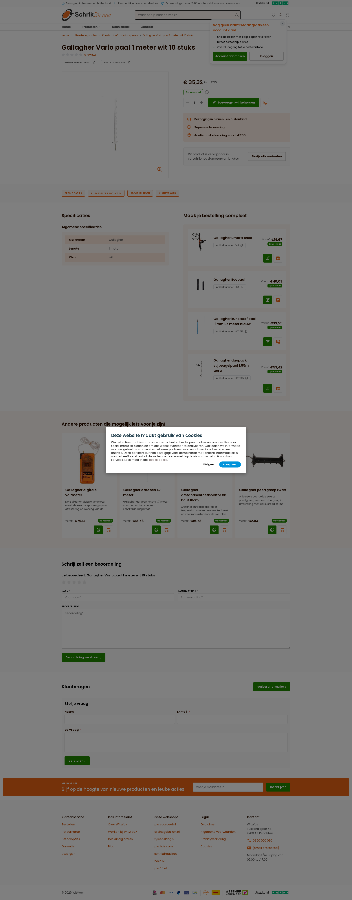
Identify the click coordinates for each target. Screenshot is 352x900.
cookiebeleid (158, 460)
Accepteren (230, 464)
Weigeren (209, 464)
